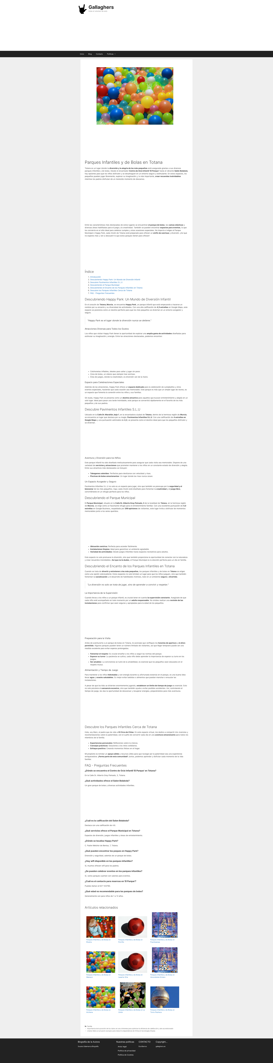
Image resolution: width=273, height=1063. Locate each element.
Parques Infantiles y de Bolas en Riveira (98, 941)
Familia (89, 1026)
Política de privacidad (126, 1051)
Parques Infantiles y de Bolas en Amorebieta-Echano (162, 976)
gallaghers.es (161, 1046)
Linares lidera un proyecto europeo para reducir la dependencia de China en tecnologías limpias (121, 1031)
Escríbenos (143, 1046)
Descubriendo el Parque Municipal (104, 285)
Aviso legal (122, 1046)
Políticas (110, 54)
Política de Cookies (126, 1055)
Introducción (95, 277)
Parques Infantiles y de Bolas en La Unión (131, 1011)
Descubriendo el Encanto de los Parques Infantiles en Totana (116, 288)
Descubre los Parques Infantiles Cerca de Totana (111, 290)
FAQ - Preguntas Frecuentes (102, 293)
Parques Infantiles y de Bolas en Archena (98, 1011)
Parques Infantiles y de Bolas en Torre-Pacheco (162, 1011)
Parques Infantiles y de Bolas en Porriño (130, 941)
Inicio (82, 54)
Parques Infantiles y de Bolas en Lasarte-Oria (130, 976)
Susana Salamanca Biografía (88, 1046)
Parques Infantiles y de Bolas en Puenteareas (162, 941)
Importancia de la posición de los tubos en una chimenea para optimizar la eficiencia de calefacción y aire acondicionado (130, 1028)
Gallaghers (101, 7)
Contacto (99, 54)
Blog (90, 54)
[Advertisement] (136, 34)
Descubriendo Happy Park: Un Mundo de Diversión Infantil (115, 280)
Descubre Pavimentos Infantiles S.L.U (106, 282)
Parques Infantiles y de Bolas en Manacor (98, 976)
